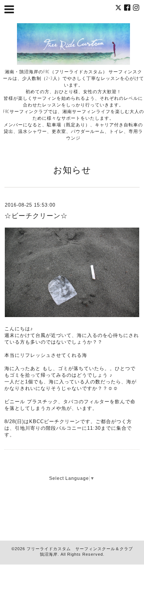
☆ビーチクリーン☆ (36, 215)
